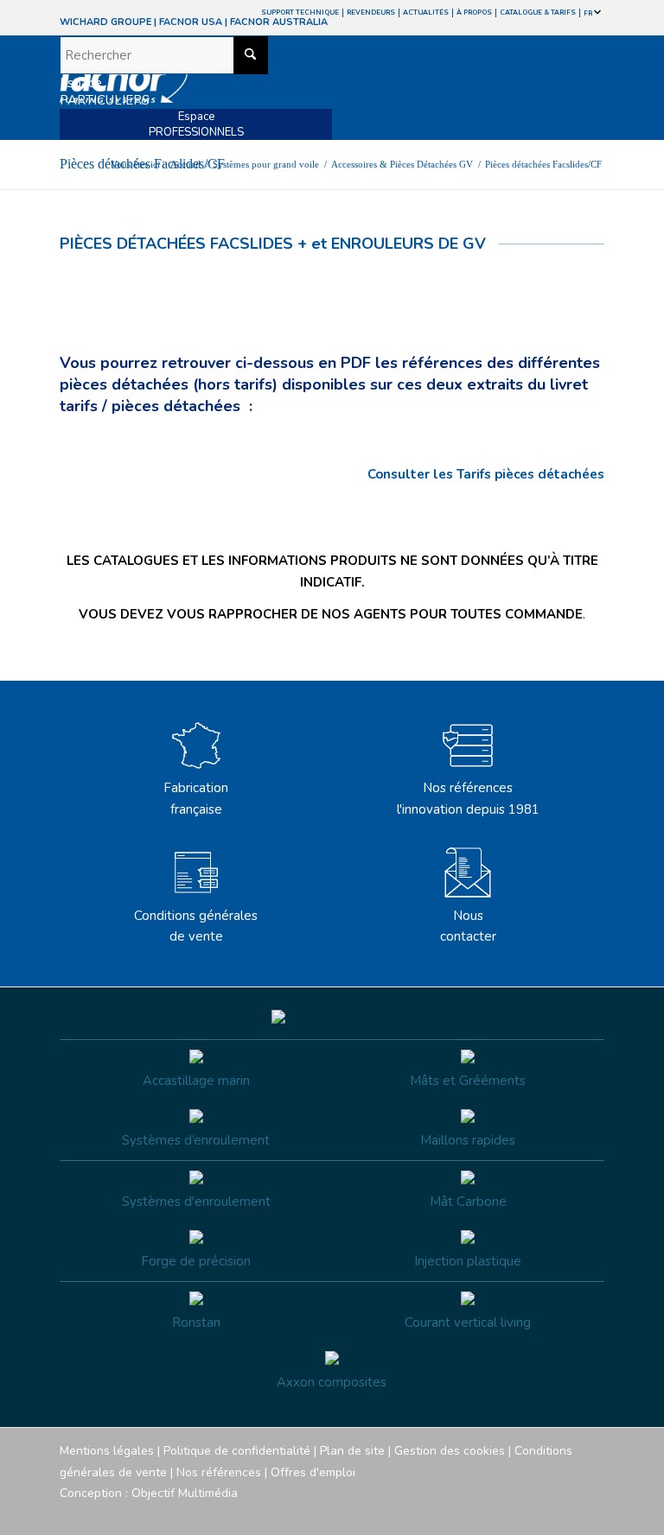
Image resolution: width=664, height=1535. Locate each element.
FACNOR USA (190, 22)
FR (589, 13)
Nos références (218, 1472)
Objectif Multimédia (184, 1493)
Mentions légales (107, 1451)
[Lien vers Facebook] (488, 1513)
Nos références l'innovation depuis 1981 (468, 798)
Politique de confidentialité (236, 1451)
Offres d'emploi (313, 1472)
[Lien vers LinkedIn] (591, 1513)
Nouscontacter (468, 926)
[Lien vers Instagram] (514, 1513)
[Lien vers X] (565, 1513)
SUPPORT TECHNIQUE (300, 12)
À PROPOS (474, 12)
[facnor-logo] (250, 88)
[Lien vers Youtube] (539, 1513)
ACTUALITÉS (426, 12)
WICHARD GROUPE (105, 22)
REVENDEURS (371, 12)
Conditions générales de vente (196, 926)
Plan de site (352, 1451)
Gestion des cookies (449, 1451)
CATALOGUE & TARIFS (538, 12)
